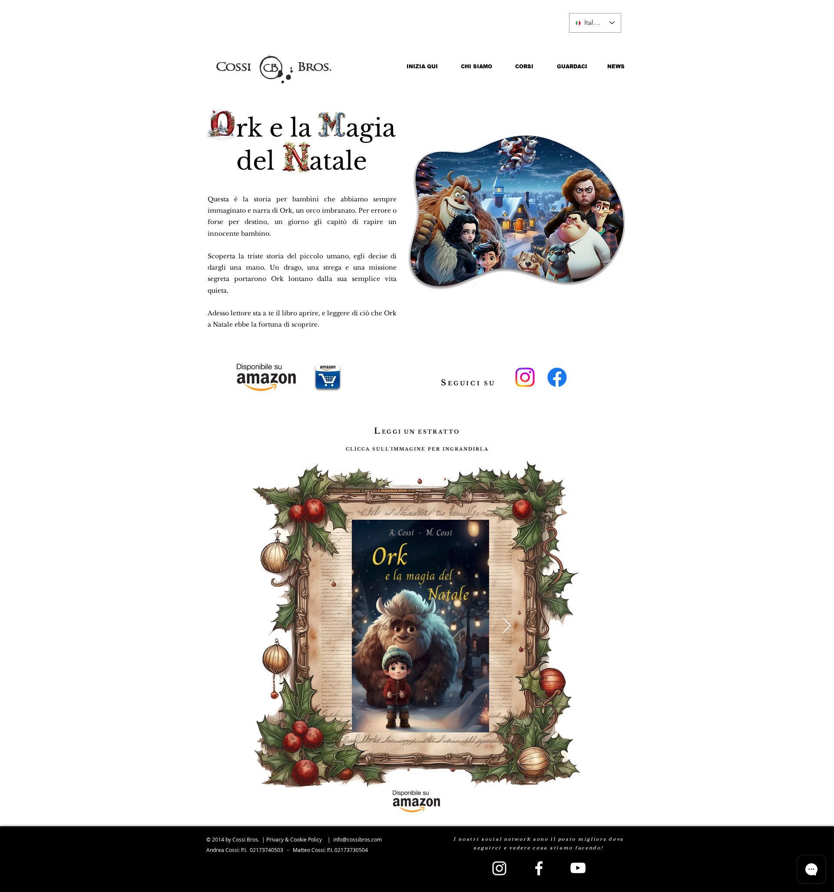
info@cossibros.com (357, 839)
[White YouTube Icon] (578, 868)
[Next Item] (507, 626)
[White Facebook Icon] (539, 868)
